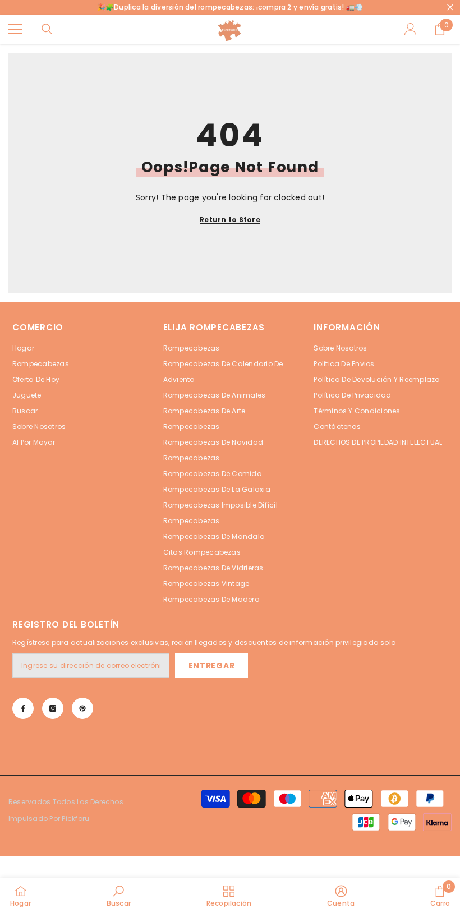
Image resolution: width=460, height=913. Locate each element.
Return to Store (230, 219)
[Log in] (410, 29)
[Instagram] (52, 708)
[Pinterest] (82, 708)
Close (450, 7)
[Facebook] (23, 708)
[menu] (15, 29)
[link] (118, 895)
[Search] (47, 29)
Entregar (211, 665)
